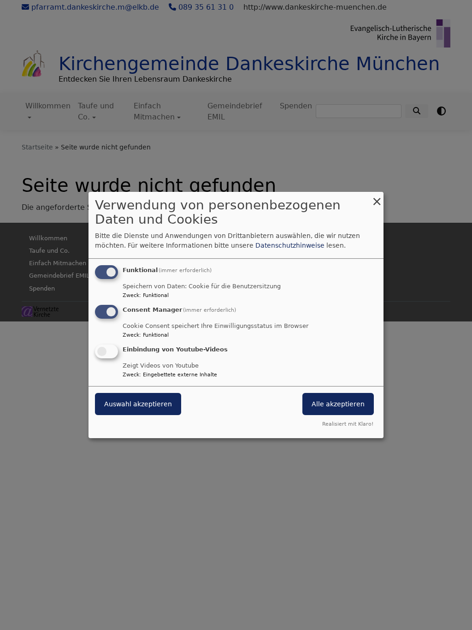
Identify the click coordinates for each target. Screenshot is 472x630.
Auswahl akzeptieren (138, 404)
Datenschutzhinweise (289, 245)
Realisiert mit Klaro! (347, 424)
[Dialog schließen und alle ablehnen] (377, 197)
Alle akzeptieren (338, 404)
